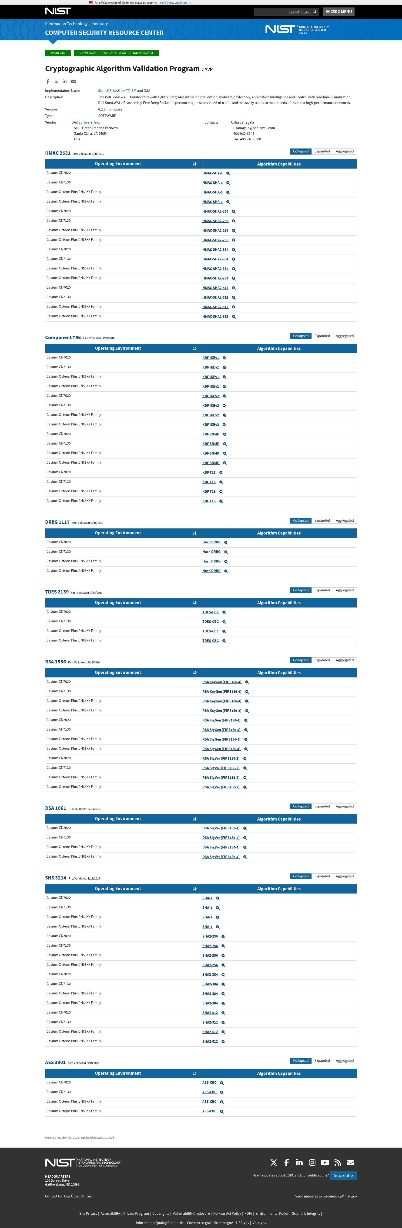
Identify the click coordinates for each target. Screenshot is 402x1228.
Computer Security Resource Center (104, 32)
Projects (58, 53)
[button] (228, 173)
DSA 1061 (55, 808)
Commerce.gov (199, 1223)
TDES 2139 (57, 591)
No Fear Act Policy (227, 1213)
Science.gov (223, 1223)
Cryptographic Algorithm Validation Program (116, 53)
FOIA (248, 1213)
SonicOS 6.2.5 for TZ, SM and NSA (124, 90)
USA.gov (242, 1223)
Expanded (322, 151)
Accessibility (110, 1213)
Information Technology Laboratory (76, 24)
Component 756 (63, 337)
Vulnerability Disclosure (191, 1213)
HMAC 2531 (58, 153)
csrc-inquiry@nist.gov (340, 1196)
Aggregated (345, 151)
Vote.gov (259, 1223)
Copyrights (160, 1213)
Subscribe (343, 1175)
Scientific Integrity (306, 1213)
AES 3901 (55, 1062)
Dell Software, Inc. (86, 122)
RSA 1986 (55, 661)
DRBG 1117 (57, 522)
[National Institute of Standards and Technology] (83, 1162)
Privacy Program (136, 1213)
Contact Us (53, 1196)
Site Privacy (88, 1213)
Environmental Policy (271, 1213)
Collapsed (301, 151)
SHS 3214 (55, 877)
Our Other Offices (78, 1196)
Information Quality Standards (160, 1223)
